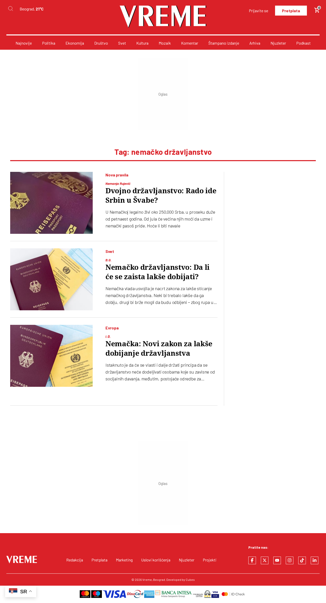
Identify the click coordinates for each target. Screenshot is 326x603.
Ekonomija (74, 43)
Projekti (209, 559)
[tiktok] (302, 560)
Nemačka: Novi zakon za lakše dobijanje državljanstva (158, 348)
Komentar (189, 43)
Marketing (124, 559)
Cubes (190, 579)
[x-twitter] (264, 560)
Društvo (101, 43)
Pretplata (291, 10)
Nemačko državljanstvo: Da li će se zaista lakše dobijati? (157, 272)
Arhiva (254, 43)
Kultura (142, 43)
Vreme (147, 579)
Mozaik (165, 43)
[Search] (10, 9)
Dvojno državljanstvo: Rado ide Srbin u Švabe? (160, 195)
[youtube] (277, 560)
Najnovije (24, 43)
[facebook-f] (252, 560)
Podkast (303, 43)
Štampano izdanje (223, 43)
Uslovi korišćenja (155, 559)
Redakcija (74, 559)
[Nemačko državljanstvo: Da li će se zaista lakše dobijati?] (51, 279)
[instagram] (289, 560)
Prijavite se (258, 10)
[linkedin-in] (314, 560)
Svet (122, 43)
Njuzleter (278, 43)
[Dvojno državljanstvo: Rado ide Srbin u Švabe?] (51, 203)
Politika (48, 43)
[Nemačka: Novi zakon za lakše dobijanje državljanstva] (51, 356)
